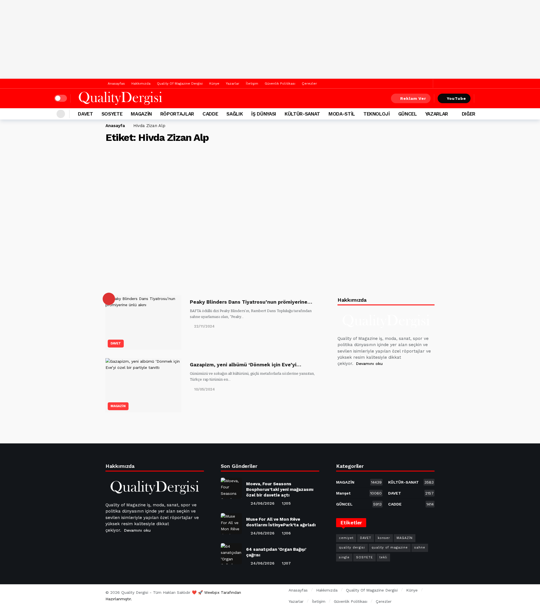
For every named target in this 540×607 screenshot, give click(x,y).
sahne (419, 547)
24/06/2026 (262, 503)
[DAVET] (109, 299)
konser (384, 538)
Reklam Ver (413, 98)
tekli (383, 557)
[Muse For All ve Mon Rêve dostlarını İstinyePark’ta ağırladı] (231, 523)
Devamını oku (369, 363)
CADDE (411, 504)
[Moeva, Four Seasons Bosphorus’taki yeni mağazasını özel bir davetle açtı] (231, 488)
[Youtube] (369, 378)
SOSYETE (364, 557)
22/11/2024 (204, 326)
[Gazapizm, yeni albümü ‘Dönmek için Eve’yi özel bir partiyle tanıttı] (143, 385)
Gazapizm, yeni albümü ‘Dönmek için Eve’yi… (245, 364)
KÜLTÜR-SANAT (411, 482)
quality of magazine (390, 547)
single (344, 557)
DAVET (116, 343)
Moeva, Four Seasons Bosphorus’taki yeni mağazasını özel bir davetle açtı (279, 489)
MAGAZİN (118, 406)
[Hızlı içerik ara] (482, 98)
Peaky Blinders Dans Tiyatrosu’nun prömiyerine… (251, 302)
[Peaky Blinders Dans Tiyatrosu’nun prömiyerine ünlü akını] (143, 322)
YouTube (456, 98)
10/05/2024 (204, 389)
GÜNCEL (359, 504)
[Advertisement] (270, 39)
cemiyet (346, 538)
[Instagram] (383, 378)
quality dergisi (352, 547)
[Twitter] (427, 83)
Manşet (359, 493)
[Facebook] (418, 83)
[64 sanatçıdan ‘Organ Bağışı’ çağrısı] (231, 553)
